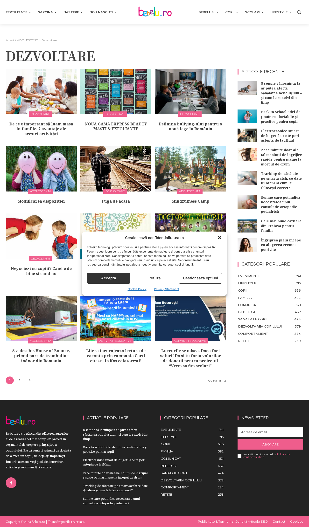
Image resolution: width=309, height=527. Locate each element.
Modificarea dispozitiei (41, 201)
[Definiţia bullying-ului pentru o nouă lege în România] (190, 91)
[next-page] (30, 380)
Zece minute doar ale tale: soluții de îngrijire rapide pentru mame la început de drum (281, 157)
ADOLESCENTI (27, 40)
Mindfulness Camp (190, 201)
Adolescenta (40, 191)
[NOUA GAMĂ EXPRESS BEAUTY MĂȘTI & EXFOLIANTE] (115, 91)
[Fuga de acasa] (115, 169)
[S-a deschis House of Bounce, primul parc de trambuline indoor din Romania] (41, 318)
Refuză (154, 278)
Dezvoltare (40, 114)
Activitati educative (115, 340)
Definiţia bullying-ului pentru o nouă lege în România (190, 126)
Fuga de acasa (116, 201)
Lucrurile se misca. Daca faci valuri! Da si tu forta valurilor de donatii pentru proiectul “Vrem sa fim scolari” (190, 358)
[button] (219, 237)
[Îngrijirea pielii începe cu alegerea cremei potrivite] (247, 245)
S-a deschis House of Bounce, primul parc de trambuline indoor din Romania (41, 355)
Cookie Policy (137, 289)
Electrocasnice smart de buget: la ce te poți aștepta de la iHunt (280, 136)
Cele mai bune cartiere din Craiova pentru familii (281, 226)
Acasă (10, 40)
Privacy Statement (166, 289)
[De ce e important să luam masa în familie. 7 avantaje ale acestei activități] (41, 91)
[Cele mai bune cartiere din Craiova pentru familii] (247, 226)
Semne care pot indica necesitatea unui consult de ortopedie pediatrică (280, 204)
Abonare (270, 444)
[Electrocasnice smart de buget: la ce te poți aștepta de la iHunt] (247, 135)
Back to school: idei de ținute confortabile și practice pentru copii (281, 116)
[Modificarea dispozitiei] (41, 169)
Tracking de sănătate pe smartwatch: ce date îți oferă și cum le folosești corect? (281, 180)
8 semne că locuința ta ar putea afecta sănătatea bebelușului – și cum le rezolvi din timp (281, 92)
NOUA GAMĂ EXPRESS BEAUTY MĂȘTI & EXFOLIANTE (116, 126)
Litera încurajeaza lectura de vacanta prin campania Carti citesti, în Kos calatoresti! (116, 355)
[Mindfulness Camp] (190, 169)
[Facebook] (11, 482)
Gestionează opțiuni (200, 278)
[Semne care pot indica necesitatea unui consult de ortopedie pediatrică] (247, 202)
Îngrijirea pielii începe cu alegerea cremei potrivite (281, 245)
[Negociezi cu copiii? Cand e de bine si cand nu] (41, 236)
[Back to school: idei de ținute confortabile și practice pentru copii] (247, 116)
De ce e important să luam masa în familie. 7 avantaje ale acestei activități (41, 129)
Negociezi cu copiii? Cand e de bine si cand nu (41, 271)
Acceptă (108, 278)
